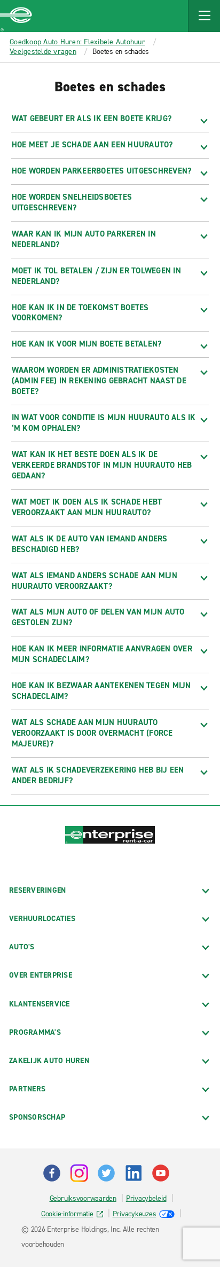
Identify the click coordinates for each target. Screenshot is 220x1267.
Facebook (51, 1173)
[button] (204, 16)
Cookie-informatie (67, 1214)
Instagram (79, 1173)
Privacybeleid (146, 1198)
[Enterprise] (16, 16)
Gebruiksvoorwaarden (83, 1198)
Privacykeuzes (134, 1214)
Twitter (106, 1173)
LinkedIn (133, 1173)
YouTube (160, 1173)
